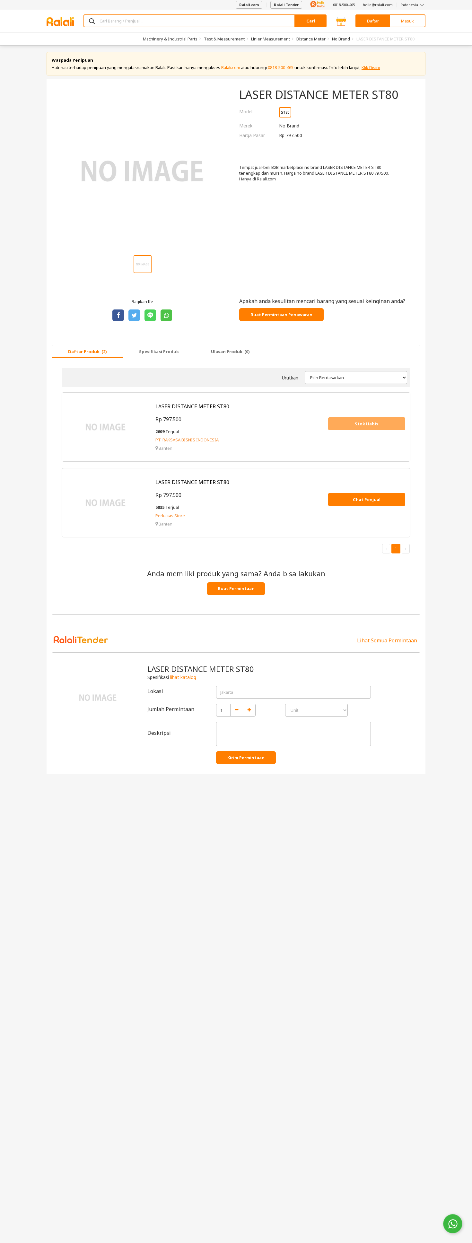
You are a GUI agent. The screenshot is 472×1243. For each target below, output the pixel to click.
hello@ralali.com (378, 4)
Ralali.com (249, 4)
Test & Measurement (224, 39)
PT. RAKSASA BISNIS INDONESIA (187, 440)
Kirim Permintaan (246, 758)
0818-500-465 (344, 4)
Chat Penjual (366, 499)
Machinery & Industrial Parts (170, 39)
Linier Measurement (270, 39)
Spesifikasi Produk (159, 351)
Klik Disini (371, 67)
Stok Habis (366, 424)
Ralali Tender (286, 4)
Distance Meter (311, 39)
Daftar (373, 21)
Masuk (407, 21)
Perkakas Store (170, 515)
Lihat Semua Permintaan (387, 640)
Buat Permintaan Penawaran (281, 314)
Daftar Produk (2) (87, 351)
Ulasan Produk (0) (230, 351)
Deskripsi (159, 732)
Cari (310, 21)
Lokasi (155, 691)
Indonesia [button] (410, 4)
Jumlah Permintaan (170, 709)
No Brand (341, 39)
